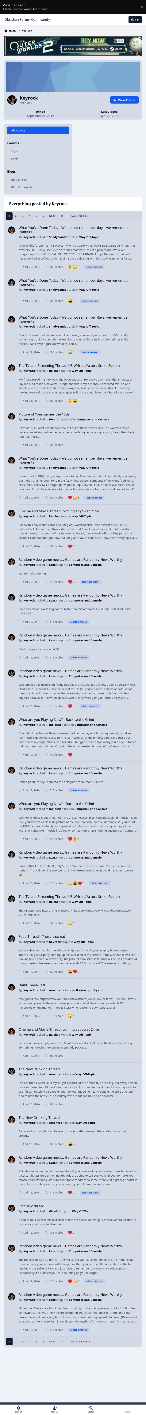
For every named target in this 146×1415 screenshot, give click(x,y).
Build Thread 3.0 (32, 985)
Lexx (52, 565)
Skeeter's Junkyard (89, 990)
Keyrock (29, 237)
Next (52, 216)
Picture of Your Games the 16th (44, 414)
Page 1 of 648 (79, 216)
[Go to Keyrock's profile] (11, 230)
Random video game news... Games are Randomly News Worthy (70, 559)
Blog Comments (21, 187)
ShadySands (57, 237)
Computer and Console (92, 419)
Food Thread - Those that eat (42, 936)
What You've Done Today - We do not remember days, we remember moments (74, 229)
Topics (15, 151)
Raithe (54, 371)
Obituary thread (31, 1206)
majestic (55, 724)
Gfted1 (54, 1211)
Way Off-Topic (89, 237)
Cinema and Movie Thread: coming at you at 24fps (59, 511)
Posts (14, 159)
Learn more (7, 7)
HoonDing (56, 419)
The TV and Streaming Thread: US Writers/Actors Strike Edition (69, 365)
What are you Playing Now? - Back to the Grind (56, 719)
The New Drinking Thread (39, 1069)
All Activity (18, 130)
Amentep (55, 990)
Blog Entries (19, 179)
